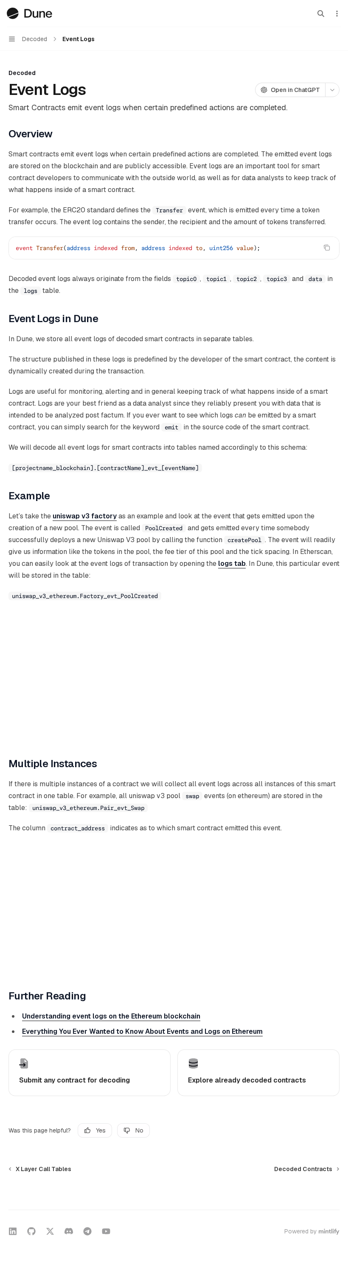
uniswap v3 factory (85, 516)
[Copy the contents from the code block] (326, 247)
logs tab (232, 563)
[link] (89, 1072)
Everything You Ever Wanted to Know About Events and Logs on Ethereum (142, 1031)
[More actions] (337, 13)
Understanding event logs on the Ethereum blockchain (111, 1016)
